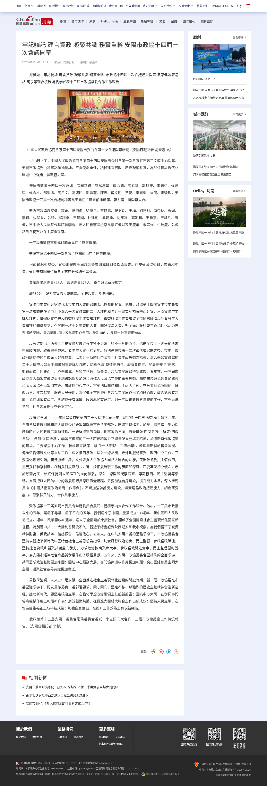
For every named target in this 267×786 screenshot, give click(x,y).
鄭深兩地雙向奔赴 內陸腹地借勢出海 (215, 166)
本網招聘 (37, 737)
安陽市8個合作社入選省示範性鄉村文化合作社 (58, 703)
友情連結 (120, 737)
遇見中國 (148, 5)
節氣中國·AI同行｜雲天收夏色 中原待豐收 (218, 243)
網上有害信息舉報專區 (111, 743)
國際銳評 (68, 5)
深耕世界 (166, 5)
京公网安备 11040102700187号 (162, 774)
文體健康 (184, 5)
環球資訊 (62, 737)
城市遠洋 (77, 21)
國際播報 (189, 21)
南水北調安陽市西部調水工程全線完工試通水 (57, 695)
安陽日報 (68, 62)
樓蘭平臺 (202, 5)
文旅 (162, 21)
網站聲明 (103, 737)
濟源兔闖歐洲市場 (204, 155)
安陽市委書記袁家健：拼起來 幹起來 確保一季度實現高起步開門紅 (72, 687)
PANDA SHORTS (222, 5)
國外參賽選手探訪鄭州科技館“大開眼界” (217, 251)
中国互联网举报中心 (31, 763)
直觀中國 (129, 21)
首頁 (19, 5)
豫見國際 (207, 21)
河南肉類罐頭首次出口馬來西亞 (212, 174)
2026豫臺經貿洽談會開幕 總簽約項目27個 (218, 97)
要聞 (63, 21)
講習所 (41, 5)
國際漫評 (54, 5)
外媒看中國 (133, 5)
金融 (174, 21)
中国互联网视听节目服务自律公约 (33, 774)
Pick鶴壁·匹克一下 (204, 78)
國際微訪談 (99, 5)
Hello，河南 (109, 21)
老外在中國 (116, 5)
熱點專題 (147, 21)
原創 (92, 21)
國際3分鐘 (83, 5)
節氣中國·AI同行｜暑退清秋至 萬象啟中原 (218, 90)
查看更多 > (239, 37)
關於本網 (21, 737)
